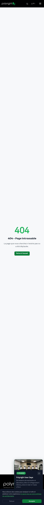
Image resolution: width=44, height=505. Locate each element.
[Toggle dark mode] (27, 4)
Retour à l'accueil (22, 253)
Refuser (11, 501)
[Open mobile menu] (40, 4)
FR (33, 3)
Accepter (32, 501)
